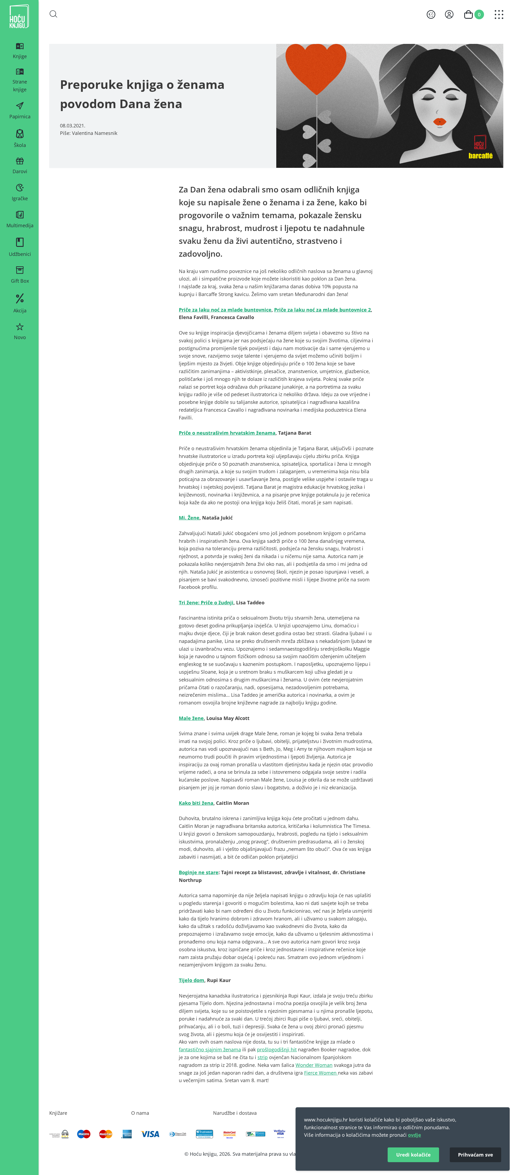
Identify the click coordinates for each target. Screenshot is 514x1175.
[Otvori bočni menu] (499, 14)
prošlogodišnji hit (277, 1049)
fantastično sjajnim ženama (210, 1049)
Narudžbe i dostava (235, 1113)
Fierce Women (321, 1073)
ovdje (414, 1135)
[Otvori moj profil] (449, 14)
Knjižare (58, 1113)
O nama (140, 1113)
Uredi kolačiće (413, 1154)
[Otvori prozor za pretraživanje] (53, 14)
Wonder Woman (314, 1065)
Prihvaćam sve (475, 1154)
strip (263, 1057)
